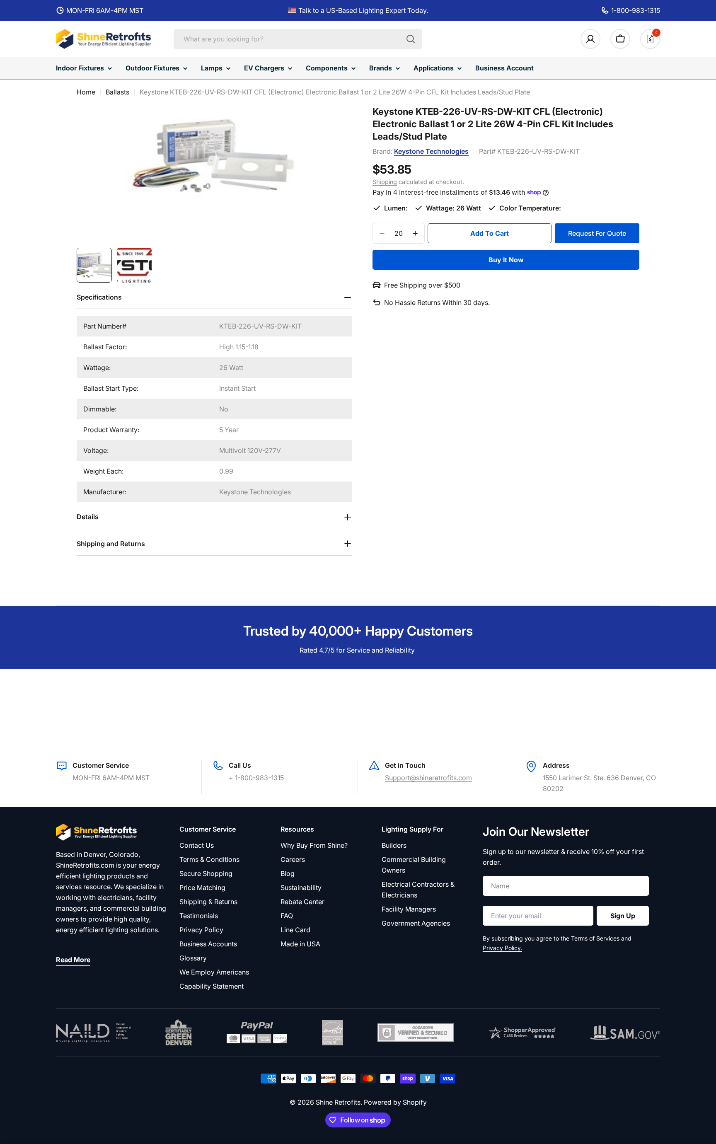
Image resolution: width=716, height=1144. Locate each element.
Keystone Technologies (431, 151)
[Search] (411, 39)
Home (86, 92)
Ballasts (117, 92)
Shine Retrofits (338, 1102)
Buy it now (506, 260)
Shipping (385, 181)
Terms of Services (595, 938)
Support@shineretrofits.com (428, 778)
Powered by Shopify (395, 1102)
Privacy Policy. (502, 947)
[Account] (590, 39)
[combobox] (298, 39)
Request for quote (597, 233)
